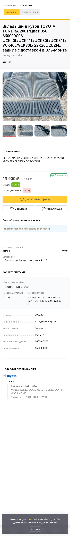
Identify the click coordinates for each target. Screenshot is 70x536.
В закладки (21, 208)
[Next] (62, 96)
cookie (30, 519)
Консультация (54, 208)
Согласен (35, 529)
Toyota (12, 375)
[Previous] (8, 96)
